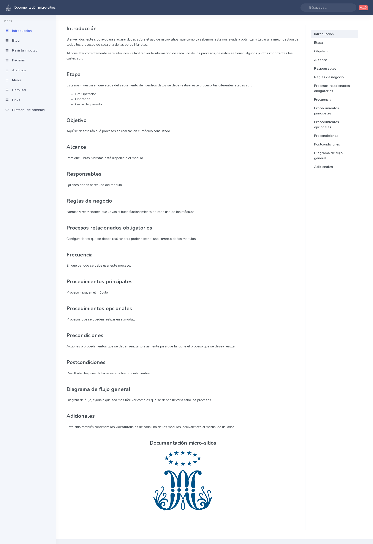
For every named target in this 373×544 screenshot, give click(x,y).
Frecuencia (322, 99)
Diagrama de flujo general (328, 156)
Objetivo (320, 51)
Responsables (325, 68)
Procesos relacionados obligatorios (332, 88)
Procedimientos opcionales (326, 125)
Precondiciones (326, 135)
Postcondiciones (327, 144)
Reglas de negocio (329, 77)
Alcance (320, 60)
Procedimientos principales (326, 111)
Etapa (318, 42)
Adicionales (323, 166)
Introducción (324, 34)
